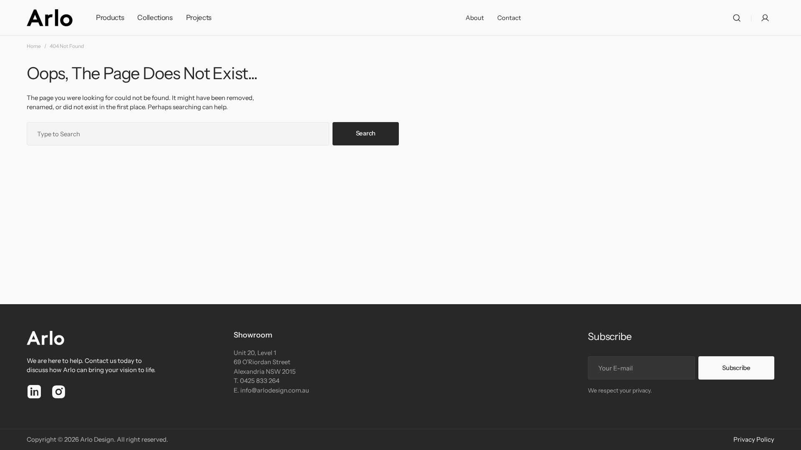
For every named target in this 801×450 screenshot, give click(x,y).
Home (34, 46)
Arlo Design (97, 439)
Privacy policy (753, 439)
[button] (737, 18)
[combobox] (178, 133)
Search (365, 133)
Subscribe (736, 368)
